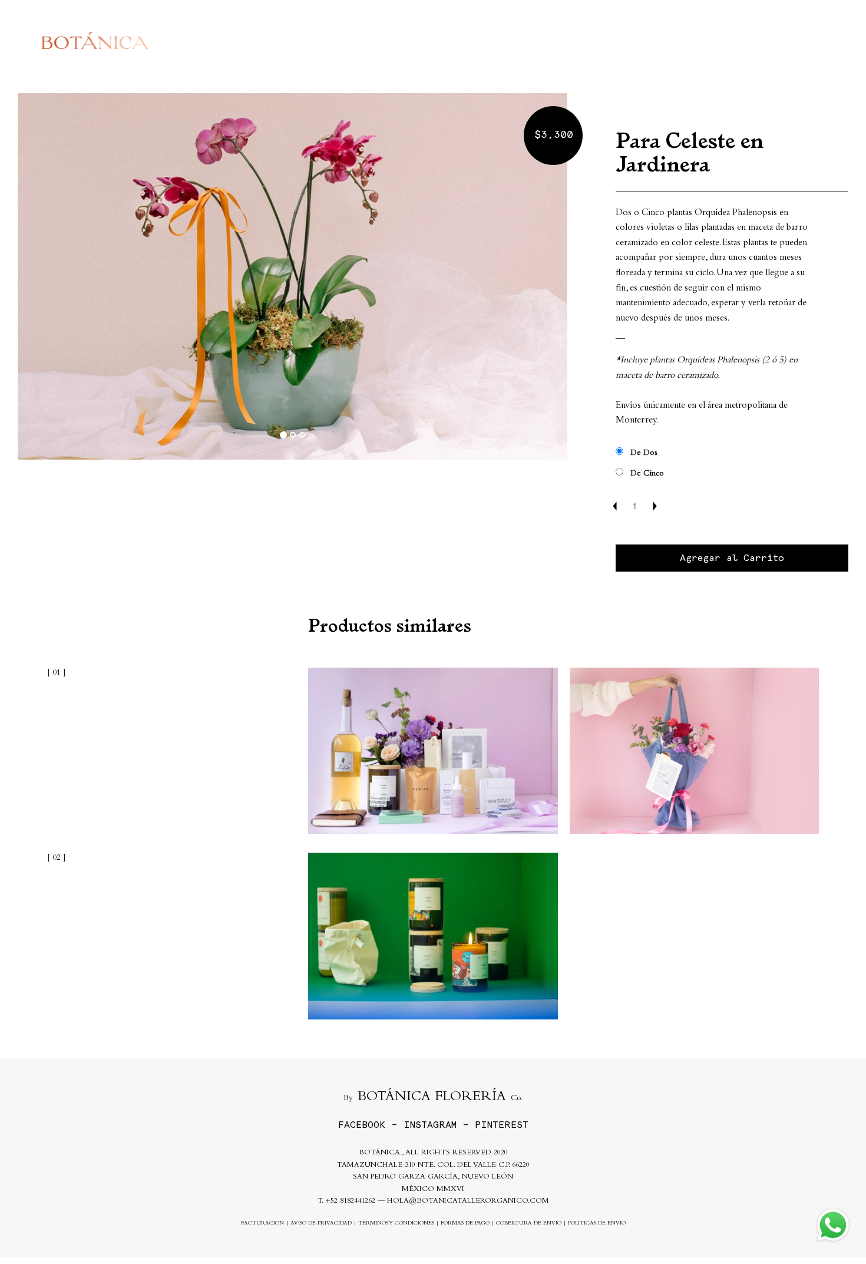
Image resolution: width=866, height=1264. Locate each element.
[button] (59, 276)
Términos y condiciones (396, 1223)
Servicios (595, 40)
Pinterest (501, 1124)
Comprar (534, 40)
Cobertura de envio (528, 1223)
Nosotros (657, 40)
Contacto (717, 40)
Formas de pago (465, 1223)
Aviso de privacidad (321, 1223)
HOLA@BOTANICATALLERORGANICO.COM (468, 1201)
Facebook (361, 1124)
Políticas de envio (597, 1223)
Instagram (430, 1124)
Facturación (262, 1223)
